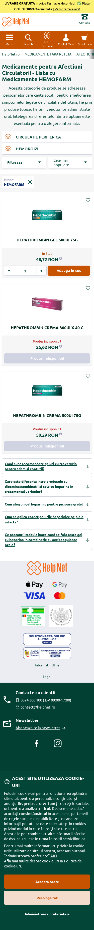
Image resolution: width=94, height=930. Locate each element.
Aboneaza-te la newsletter (38, 727)
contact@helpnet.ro (38, 706)
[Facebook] (37, 743)
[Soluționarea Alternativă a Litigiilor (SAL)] (47, 653)
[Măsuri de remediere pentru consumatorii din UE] (47, 639)
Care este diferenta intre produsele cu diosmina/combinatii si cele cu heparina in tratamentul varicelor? (39, 486)
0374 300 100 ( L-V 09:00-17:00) (46, 699)
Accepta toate (47, 881)
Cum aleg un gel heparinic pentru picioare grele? (44, 504)
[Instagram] (58, 743)
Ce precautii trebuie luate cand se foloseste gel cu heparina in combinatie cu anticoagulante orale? (43, 539)
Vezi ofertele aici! (67, 9)
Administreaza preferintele (47, 914)
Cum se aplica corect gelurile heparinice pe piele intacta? (44, 519)
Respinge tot (47, 897)
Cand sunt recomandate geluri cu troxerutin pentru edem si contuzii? (41, 466)
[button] (65, 40)
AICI (53, 855)
